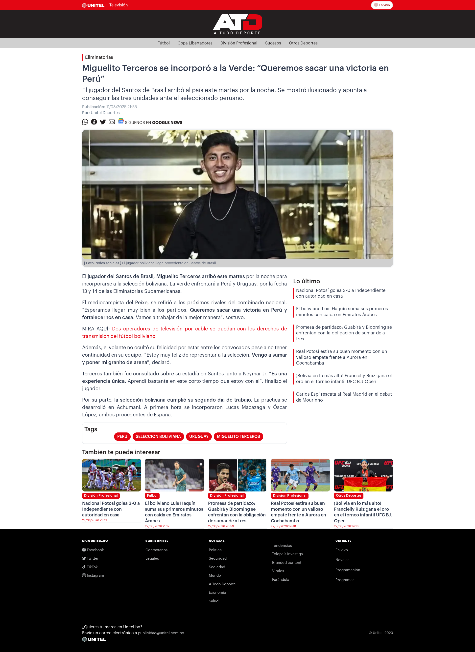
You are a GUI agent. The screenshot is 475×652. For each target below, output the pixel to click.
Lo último (306, 281)
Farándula (280, 580)
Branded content (286, 563)
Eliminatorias (99, 57)
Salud (213, 601)
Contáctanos (156, 550)
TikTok (92, 567)
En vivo (384, 5)
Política (215, 550)
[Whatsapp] (85, 121)
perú (122, 437)
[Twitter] (103, 121)
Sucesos (273, 43)
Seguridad (218, 558)
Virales (278, 571)
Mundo (215, 575)
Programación (347, 570)
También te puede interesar (121, 452)
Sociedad (217, 567)
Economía (217, 592)
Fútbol (164, 43)
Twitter (92, 558)
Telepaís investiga (287, 554)
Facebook (95, 550)
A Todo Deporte (222, 584)
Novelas (342, 560)
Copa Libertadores (195, 43)
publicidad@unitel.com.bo (161, 633)
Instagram (95, 575)
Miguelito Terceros (238, 437)
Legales (152, 558)
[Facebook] (94, 121)
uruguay (199, 437)
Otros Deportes (303, 43)
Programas (344, 580)
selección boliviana (158, 437)
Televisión (118, 5)
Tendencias (282, 546)
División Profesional (238, 43)
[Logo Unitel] (237, 24)
